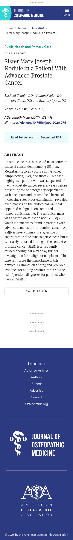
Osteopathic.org (36, 403)
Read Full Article (22, 137)
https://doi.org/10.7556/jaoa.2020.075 (38, 122)
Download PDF (51, 137)
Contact (36, 397)
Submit (36, 383)
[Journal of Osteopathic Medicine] (36, 13)
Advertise (36, 390)
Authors (36, 377)
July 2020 (38, 28)
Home (8, 28)
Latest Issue (36, 363)
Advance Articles (36, 370)
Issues (22, 28)
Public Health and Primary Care (27, 46)
